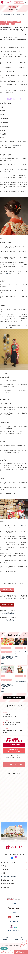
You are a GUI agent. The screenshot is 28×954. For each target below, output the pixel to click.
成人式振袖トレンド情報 (14, 21)
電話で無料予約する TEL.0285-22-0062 (14, 750)
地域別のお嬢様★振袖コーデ (9, 613)
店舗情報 (3, 952)
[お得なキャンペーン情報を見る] (23, 945)
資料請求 (10, 952)
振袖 (9, 71)
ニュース (3, 21)
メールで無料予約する (14, 745)
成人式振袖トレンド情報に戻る (14, 697)
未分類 (13, 24)
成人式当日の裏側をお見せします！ (11, 621)
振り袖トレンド (5, 24)
